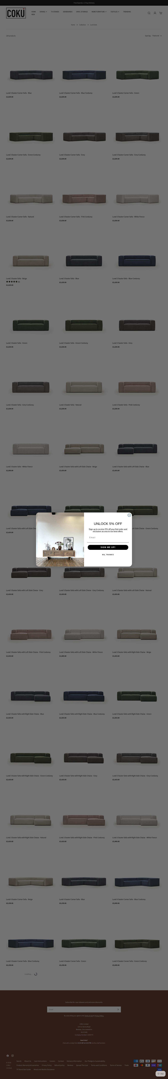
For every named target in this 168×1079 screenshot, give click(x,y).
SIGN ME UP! (108, 547)
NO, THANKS (108, 555)
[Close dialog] (129, 515)
